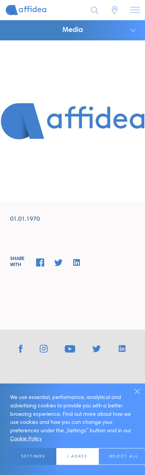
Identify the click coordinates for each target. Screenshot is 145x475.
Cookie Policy (26, 439)
